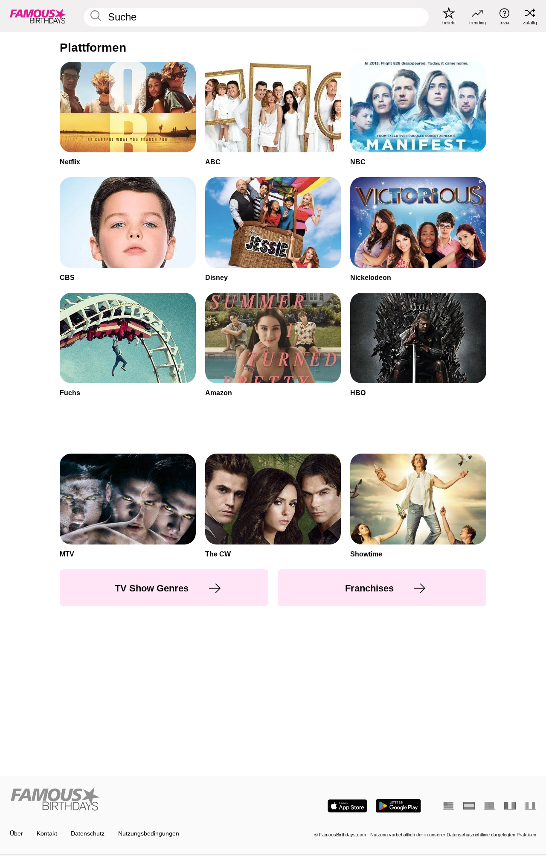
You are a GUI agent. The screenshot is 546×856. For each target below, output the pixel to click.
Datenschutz (88, 833)
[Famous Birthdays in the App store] (347, 805)
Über (16, 833)
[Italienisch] (530, 805)
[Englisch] (448, 805)
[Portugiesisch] (489, 805)
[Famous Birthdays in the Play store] (398, 805)
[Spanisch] (469, 805)
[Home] (139, 799)
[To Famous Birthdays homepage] (38, 15)
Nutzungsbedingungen (148, 833)
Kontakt (47, 833)
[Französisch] (510, 805)
